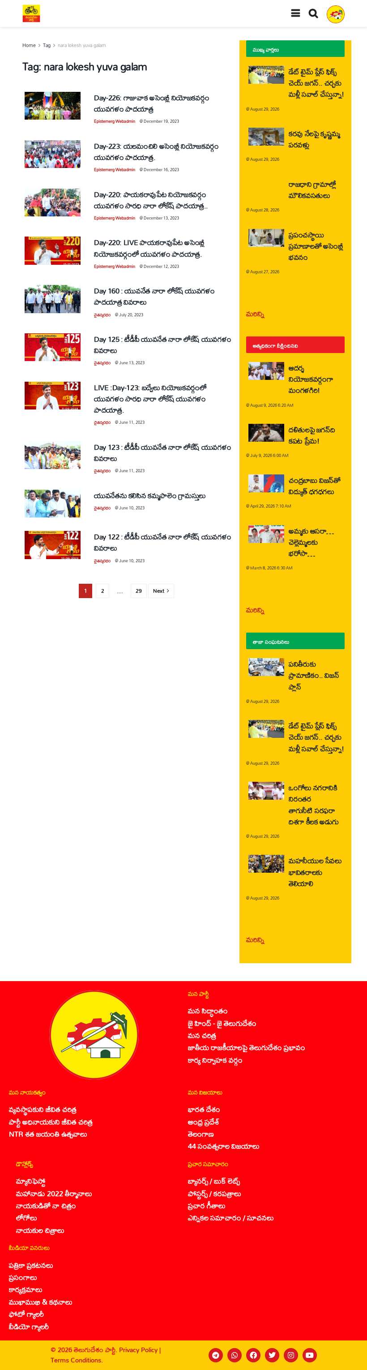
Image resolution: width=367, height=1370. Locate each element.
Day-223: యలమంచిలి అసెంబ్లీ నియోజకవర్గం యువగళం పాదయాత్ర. (156, 151)
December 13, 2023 (161, 218)
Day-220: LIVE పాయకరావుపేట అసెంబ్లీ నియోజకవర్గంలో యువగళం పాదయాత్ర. (149, 248)
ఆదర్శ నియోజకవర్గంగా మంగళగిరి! (311, 378)
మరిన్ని (255, 313)
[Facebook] (253, 1355)
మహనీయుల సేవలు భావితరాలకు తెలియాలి (315, 871)
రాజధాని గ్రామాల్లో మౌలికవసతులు (312, 189)
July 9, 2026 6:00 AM (269, 455)
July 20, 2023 (131, 314)
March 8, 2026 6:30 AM (271, 568)
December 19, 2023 (161, 121)
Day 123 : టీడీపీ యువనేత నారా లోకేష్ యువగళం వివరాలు (162, 452)
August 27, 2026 (264, 271)
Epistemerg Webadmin (114, 121)
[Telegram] (216, 1355)
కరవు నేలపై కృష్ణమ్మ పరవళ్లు (314, 139)
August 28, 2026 (264, 210)
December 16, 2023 (161, 169)
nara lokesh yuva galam (82, 45)
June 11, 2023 (132, 422)
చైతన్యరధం (102, 314)
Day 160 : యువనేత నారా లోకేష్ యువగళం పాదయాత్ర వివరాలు (154, 296)
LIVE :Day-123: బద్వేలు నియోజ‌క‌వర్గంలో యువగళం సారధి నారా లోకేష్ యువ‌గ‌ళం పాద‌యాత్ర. (150, 398)
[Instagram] (291, 1355)
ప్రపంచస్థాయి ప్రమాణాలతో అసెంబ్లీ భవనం (316, 245)
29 (139, 590)
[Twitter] (272, 1355)
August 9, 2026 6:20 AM (272, 405)
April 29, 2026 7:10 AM (270, 506)
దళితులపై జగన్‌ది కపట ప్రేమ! (312, 435)
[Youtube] (310, 1355)
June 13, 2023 (132, 362)
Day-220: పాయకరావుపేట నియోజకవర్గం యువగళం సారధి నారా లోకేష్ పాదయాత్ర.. (151, 200)
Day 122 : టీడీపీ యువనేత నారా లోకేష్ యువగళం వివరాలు (162, 542)
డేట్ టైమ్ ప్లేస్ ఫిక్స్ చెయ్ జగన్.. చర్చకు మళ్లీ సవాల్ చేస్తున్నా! (316, 82)
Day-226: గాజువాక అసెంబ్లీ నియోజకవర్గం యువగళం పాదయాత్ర (151, 103)
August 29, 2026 (264, 109)
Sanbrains (348, 1355)
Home (29, 45)
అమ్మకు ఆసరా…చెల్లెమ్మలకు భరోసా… (311, 541)
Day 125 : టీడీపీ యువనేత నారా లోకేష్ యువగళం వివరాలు (162, 345)
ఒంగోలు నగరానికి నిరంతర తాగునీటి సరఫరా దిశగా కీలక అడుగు (314, 804)
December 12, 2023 (161, 266)
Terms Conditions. (77, 1359)
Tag (47, 45)
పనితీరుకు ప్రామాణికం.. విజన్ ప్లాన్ (314, 675)
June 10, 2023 (132, 508)
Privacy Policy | (140, 1349)
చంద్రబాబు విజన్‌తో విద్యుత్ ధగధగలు (315, 486)
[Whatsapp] (234, 1355)
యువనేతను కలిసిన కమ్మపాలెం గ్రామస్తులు (150, 495)
